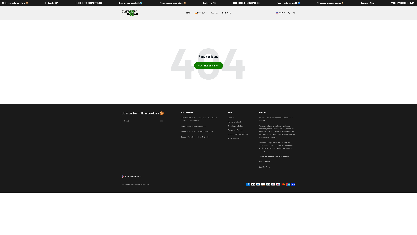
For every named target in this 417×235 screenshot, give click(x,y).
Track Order (226, 13)
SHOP (188, 13)
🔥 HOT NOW (200, 13)
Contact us (232, 118)
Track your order (234, 138)
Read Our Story (264, 167)
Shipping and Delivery (236, 126)
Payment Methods (235, 122)
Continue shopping (208, 65)
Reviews (214, 13)
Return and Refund (235, 130)
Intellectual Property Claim (238, 134)
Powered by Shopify (142, 184)
